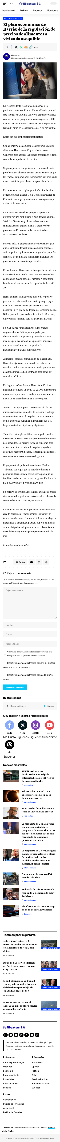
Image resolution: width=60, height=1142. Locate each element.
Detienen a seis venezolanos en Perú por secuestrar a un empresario (19, 966)
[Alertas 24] (30, 3)
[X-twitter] (26, 1035)
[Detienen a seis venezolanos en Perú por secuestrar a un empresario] (49, 966)
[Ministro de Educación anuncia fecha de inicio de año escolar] (11, 813)
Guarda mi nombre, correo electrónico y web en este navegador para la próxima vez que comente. (29, 653)
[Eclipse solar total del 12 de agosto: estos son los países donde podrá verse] (11, 796)
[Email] (26, 47)
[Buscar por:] (26, 706)
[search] (45, 3)
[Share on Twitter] (16, 47)
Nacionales (28, 785)
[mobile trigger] (6, 3)
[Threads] (9, 749)
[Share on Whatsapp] (21, 47)
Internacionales (13, 18)
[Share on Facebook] (11, 47)
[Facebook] (9, 729)
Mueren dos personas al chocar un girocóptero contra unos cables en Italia (20, 1005)
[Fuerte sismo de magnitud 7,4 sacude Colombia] (11, 878)
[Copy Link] (31, 47)
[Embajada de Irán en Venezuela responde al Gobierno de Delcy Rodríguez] (11, 894)
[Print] (46, 562)
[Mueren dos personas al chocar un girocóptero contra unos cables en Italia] (49, 1005)
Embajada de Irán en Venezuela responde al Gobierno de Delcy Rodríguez (38, 892)
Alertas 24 (15, 55)
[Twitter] (23, 729)
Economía (28, 914)
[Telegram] (10, 1035)
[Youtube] (49, 729)
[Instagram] (35, 729)
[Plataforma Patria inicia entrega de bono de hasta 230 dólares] (11, 911)
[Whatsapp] (5, 1035)
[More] (36, 47)
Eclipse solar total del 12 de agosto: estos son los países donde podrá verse (36, 794)
